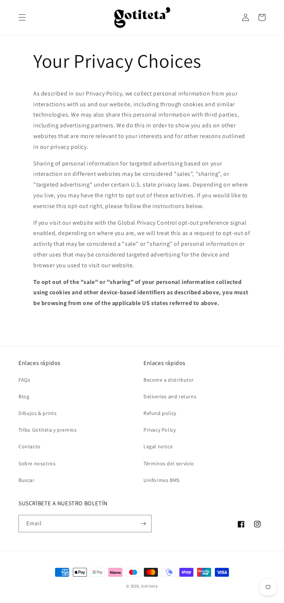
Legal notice (158, 446)
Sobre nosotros (36, 463)
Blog (23, 396)
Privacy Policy (159, 429)
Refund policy (159, 413)
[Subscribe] (143, 523)
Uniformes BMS (161, 480)
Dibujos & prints (37, 413)
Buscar (26, 480)
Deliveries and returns (169, 396)
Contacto (29, 446)
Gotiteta (149, 586)
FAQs (24, 379)
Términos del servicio (168, 463)
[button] (22, 17)
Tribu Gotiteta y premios (47, 429)
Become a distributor (168, 379)
